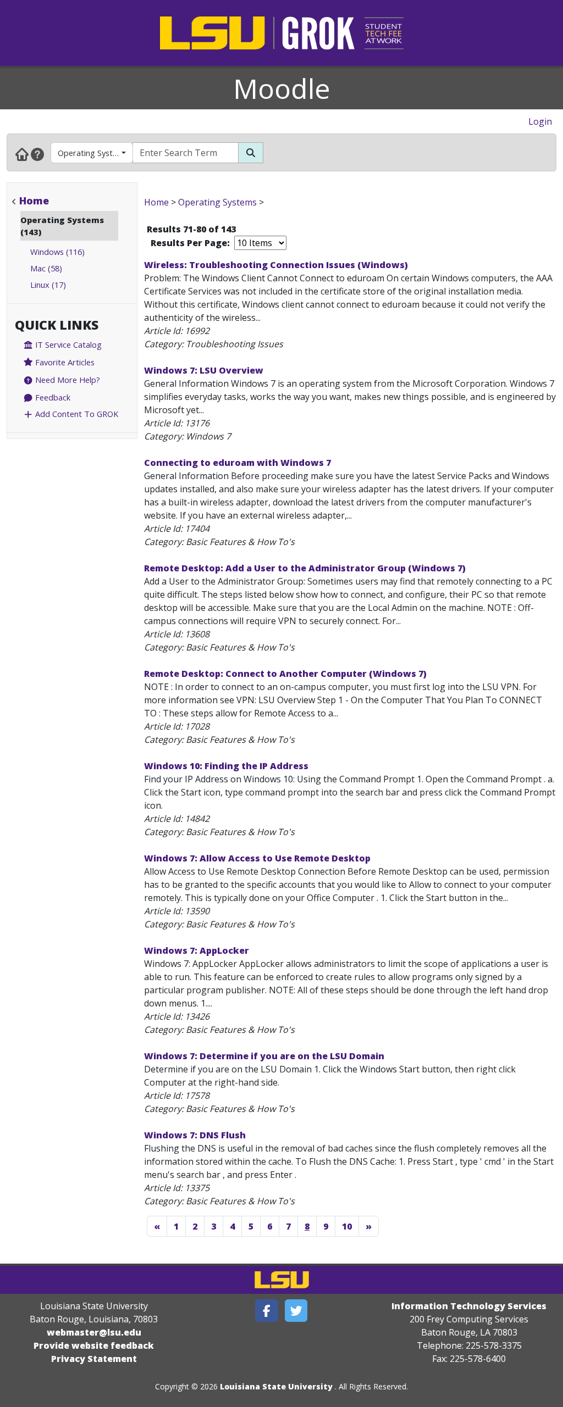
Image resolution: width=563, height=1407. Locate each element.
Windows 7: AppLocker (196, 950)
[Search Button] (250, 152)
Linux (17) (48, 284)
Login (540, 121)
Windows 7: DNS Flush (195, 1135)
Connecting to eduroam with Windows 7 (237, 463)
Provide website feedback (94, 1345)
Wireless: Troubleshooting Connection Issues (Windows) (276, 265)
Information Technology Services (469, 1306)
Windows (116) (57, 251)
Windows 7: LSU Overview (203, 370)
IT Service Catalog (67, 344)
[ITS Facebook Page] (266, 1310)
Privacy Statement (94, 1359)
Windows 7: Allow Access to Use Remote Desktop (257, 858)
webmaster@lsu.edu (94, 1332)
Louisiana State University (276, 1386)
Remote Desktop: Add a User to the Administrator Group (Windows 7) (305, 568)
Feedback (51, 397)
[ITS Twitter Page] (296, 1310)
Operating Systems (93, 152)
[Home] (22, 154)
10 (347, 1226)
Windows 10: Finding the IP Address (226, 766)
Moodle (281, 88)
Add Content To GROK (75, 413)
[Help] (37, 154)
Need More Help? (66, 379)
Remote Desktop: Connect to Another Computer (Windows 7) (285, 674)
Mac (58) (46, 268)
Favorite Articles (64, 362)
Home (34, 200)
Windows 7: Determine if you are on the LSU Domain (264, 1056)
